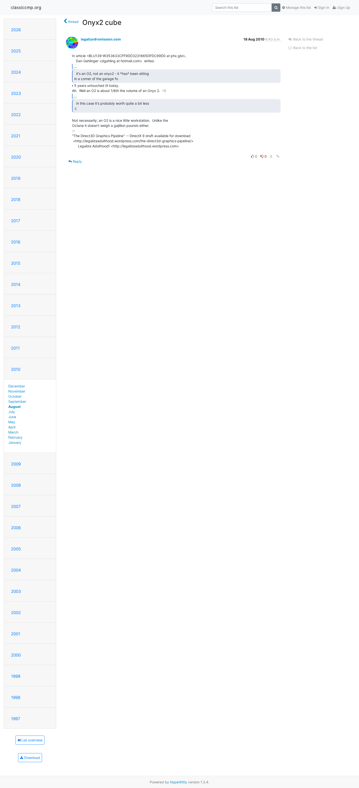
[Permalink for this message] (278, 156)
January (14, 442)
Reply (77, 161)
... (75, 66)
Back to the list (304, 48)
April (11, 427)
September (17, 401)
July (11, 412)
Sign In (323, 7)
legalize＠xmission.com (101, 39)
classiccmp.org (26, 7)
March (13, 432)
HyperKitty (178, 782)
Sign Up (343, 7)
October (14, 396)
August (14, 406)
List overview (31, 740)
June (12, 417)
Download (31, 758)
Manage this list (298, 7)
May (11, 422)
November (16, 391)
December (16, 386)
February (15, 437)
